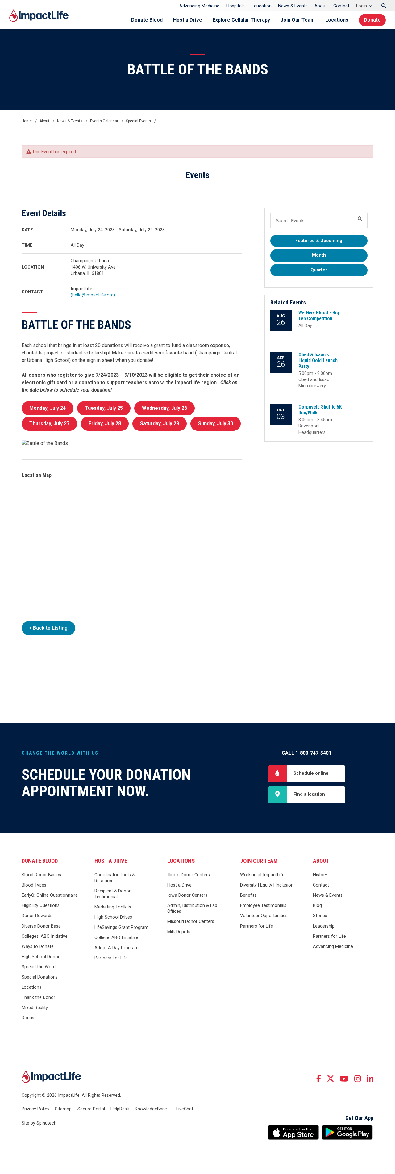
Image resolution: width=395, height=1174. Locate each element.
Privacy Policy (35, 1109)
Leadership (324, 926)
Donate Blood (147, 20)
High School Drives (113, 917)
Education (262, 6)
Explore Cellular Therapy (241, 20)
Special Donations (40, 977)
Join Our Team (298, 20)
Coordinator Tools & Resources (114, 877)
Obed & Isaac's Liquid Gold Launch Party (318, 360)
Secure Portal (91, 1109)
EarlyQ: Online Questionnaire (50, 895)
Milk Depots (178, 931)
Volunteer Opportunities (264, 915)
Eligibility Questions (41, 905)
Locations (336, 20)
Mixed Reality (35, 1007)
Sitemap (63, 1109)
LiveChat (184, 1109)
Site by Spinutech (39, 1123)
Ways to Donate (38, 946)
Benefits (248, 895)
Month (319, 255)
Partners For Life (111, 958)
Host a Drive (187, 20)
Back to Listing (50, 628)
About (320, 6)
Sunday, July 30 (215, 423)
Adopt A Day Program (116, 947)
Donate (372, 20)
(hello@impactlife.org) (93, 295)
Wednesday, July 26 (164, 408)
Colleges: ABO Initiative (45, 936)
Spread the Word (39, 967)
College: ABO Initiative (116, 937)
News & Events (293, 6)
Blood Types (34, 885)
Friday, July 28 (105, 423)
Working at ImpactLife (262, 875)
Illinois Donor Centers (188, 875)
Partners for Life (256, 926)
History (320, 875)
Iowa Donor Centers (187, 895)
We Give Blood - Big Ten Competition (318, 315)
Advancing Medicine (199, 6)
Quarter (318, 270)
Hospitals (235, 6)
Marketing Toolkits (112, 907)
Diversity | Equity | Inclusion (266, 885)
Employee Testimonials (263, 905)
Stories (320, 915)
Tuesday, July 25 (104, 408)
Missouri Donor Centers (190, 921)
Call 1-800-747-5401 (306, 753)
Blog (317, 905)
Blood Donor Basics (41, 875)
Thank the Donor (38, 997)
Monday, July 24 (47, 408)
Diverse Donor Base (41, 926)
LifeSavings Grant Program (121, 927)
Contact (341, 6)
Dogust (29, 1018)
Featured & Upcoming (318, 240)
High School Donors (42, 956)
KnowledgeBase (151, 1109)
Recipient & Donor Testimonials (112, 893)
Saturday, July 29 (159, 423)
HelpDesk (119, 1109)
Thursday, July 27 (49, 423)
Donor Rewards (37, 915)
